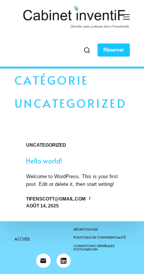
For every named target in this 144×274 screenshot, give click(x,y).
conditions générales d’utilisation (93, 247)
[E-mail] (43, 261)
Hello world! (44, 160)
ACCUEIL (22, 239)
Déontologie (85, 229)
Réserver (113, 50)
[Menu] (126, 16)
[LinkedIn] (63, 261)
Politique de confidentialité (99, 237)
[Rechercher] (87, 50)
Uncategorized (46, 145)
